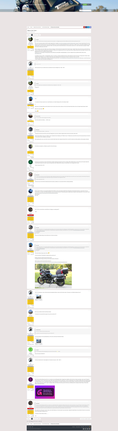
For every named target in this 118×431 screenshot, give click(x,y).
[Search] (90, 5)
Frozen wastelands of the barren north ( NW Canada (31, 186)
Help (85, 426)
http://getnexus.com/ (38, 53)
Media (46, 10)
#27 (90, 144)
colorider (30, 406)
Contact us (73, 426)
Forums (34, 10)
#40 (90, 401)
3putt (30, 132)
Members (51, 10)
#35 (90, 310)
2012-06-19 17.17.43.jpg (38, 343)
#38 (90, 358)
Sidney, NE (32, 416)
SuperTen (30, 102)
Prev (28, 418)
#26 (90, 127)
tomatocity (30, 315)
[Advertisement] (59, 18)
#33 (90, 243)
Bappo (30, 165)
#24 (90, 97)
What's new (40, 10)
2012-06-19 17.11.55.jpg (38, 299)
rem (30, 332)
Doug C (31, 149)
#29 (90, 172)
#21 (90, 37)
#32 (90, 225)
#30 (90, 189)
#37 (90, 347)
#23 (90, 81)
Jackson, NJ (32, 108)
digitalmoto (30, 42)
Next (38, 418)
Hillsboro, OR (32, 50)
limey (30, 194)
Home (29, 10)
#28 (90, 160)
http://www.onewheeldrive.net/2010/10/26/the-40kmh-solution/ (68, 43)
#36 (90, 327)
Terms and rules (78, 426)
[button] (36, 10)
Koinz (30, 230)
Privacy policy (82, 426)
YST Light (29, 426)
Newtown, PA (32, 240)
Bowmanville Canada (31, 205)
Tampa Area (32, 390)
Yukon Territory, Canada (30, 78)
